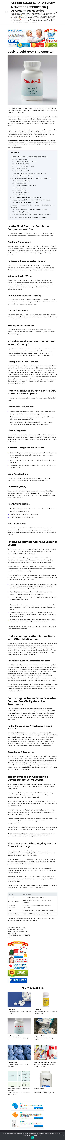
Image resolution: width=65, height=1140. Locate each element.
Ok (33, 1137)
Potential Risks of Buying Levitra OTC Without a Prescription (31, 178)
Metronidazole (39, 1089)
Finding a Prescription (22, 159)
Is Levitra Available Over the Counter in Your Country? (29, 173)
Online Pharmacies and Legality (25, 166)
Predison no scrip (14, 1036)
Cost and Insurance (21, 168)
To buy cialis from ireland (15, 929)
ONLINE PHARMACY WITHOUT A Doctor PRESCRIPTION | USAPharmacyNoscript (33, 7)
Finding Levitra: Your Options (24, 176)
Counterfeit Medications (23, 181)
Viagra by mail (12, 933)
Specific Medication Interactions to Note (27, 202)
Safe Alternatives (21, 194)
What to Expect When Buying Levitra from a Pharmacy (29, 217)
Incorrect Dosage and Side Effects (26, 185)
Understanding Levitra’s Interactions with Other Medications (31, 200)
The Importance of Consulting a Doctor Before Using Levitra (31, 214)
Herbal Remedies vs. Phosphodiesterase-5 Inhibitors (31, 209)
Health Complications (22, 192)
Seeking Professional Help (23, 171)
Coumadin (37, 1009)
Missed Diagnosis (21, 183)
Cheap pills (11, 1009)
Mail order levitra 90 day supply (17, 931)
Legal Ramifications (21, 187)
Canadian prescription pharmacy (45, 1062)
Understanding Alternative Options (26, 161)
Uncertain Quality (21, 190)
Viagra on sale (12, 1062)
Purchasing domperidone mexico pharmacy (19, 1089)
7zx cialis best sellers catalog (16, 927)
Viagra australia (39, 1036)
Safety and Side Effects (22, 163)
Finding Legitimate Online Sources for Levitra (26, 197)
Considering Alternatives (23, 212)
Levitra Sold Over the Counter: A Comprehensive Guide (29, 156)
